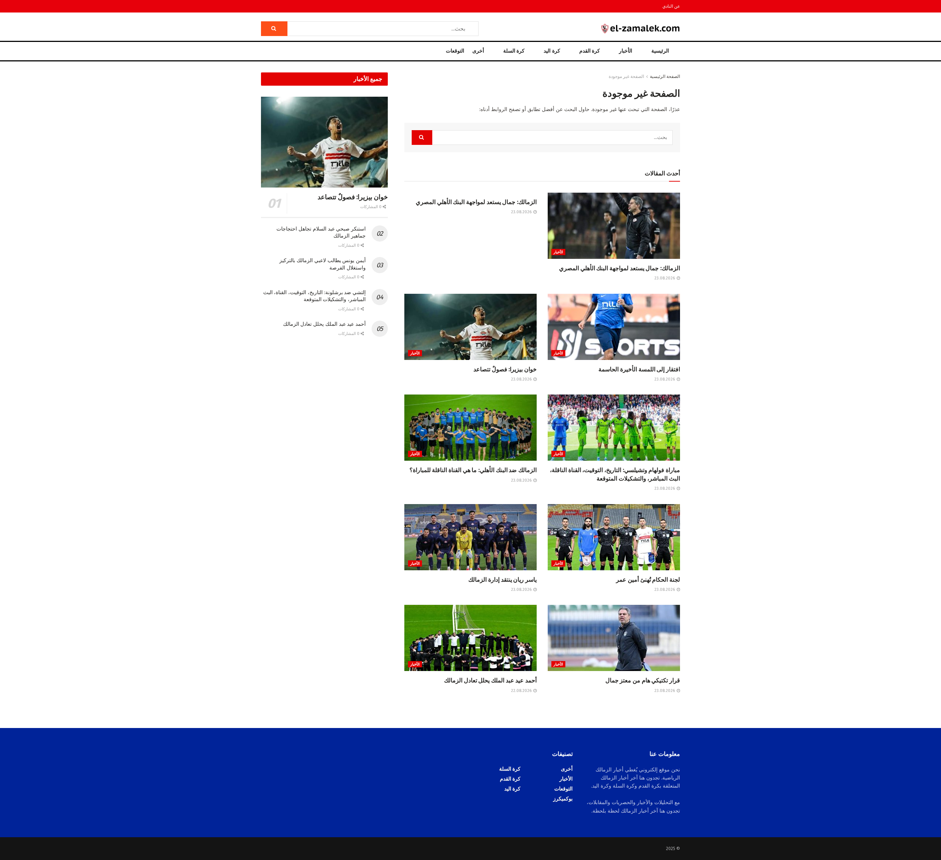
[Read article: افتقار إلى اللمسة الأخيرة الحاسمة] (614, 327)
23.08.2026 (665, 278)
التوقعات (455, 51)
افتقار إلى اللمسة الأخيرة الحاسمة (639, 369)
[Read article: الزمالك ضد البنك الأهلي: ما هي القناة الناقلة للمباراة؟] (470, 428)
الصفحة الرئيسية (665, 76)
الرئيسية (660, 51)
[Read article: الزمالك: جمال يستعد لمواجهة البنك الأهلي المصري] (614, 226)
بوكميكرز (563, 799)
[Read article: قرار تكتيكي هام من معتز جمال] (614, 638)
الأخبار (625, 51)
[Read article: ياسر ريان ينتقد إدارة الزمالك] (470, 537)
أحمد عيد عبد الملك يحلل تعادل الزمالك (490, 680)
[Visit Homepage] (640, 28)
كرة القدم (589, 51)
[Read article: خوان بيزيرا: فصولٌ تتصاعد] (470, 327)
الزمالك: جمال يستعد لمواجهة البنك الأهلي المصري (619, 268)
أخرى (478, 51)
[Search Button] (274, 28)
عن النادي (671, 6)
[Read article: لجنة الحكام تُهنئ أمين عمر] (614, 537)
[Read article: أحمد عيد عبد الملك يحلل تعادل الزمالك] (470, 638)
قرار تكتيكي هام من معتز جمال (642, 680)
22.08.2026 (522, 690)
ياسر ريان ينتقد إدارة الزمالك (502, 579)
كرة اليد (552, 51)
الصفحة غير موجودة (626, 76)
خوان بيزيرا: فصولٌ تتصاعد (505, 369)
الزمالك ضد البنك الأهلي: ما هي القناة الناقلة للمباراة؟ (473, 470)
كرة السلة (514, 51)
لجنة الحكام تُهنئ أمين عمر (648, 579)
